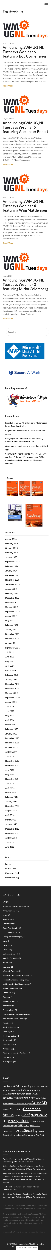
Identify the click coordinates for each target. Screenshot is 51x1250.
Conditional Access (10, 932)
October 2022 (11, 607)
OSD (20, 1125)
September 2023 (12, 584)
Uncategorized (9, 1040)
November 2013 (12, 806)
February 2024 (11, 566)
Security (6, 1023)
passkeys (26, 1126)
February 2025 (11, 552)
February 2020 (11, 729)
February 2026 (11, 543)
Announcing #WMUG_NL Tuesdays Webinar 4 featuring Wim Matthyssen (25, 205)
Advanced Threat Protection (14, 906)
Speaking (6, 1031)
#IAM (12, 1090)
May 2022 (9, 620)
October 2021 (11, 643)
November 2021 (12, 638)
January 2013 (11, 824)
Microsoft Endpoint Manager (14, 980)
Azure (5, 915)
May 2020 (9, 715)
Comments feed (12, 873)
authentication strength (22, 1104)
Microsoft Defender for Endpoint (16, 975)
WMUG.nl (7, 1057)
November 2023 (12, 580)
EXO (5, 1121)
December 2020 (12, 684)
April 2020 (10, 720)
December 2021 (12, 634)
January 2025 (11, 557)
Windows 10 (8, 1044)
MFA (42, 1121)
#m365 (24, 1090)
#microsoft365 (7, 1094)
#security (8, 1097)
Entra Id (6, 945)
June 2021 (9, 656)
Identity (13, 1121)
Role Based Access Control (14, 1018)
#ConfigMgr (6, 1090)
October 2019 (11, 747)
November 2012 (12, 833)
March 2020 (10, 724)
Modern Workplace (10, 988)
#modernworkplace (21, 1093)
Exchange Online (9, 954)
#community (24, 1086)
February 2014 (11, 797)
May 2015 (9, 774)
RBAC (16, 1130)
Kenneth (6, 1194)
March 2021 (10, 670)
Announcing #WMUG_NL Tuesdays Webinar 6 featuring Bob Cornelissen (24, 51)
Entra (5, 941)
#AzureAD (12, 1086)
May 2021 (9, 661)
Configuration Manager (12, 936)
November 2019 (12, 742)
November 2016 (12, 761)
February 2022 (11, 625)
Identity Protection (11, 958)
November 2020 (12, 688)
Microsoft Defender (11, 971)
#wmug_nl (27, 1097)
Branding (6, 1109)
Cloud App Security (10, 928)
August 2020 (11, 702)
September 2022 (12, 611)
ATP (34, 1098)
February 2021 (11, 675)
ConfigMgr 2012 (34, 1115)
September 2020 (12, 697)
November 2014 (12, 779)
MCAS (38, 1121)
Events (5, 949)
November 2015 (12, 765)
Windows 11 (8, 1049)
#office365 (35, 1094)
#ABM (5, 1086)
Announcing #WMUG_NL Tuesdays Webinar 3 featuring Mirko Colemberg (25, 284)
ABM (5, 902)
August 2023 (11, 589)
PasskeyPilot (8, 1159)
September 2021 (12, 648)
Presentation (7, 1131)
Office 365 (7, 993)
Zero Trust (40, 1135)
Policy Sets (36, 1126)
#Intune (17, 1090)
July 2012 (9, 842)
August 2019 (11, 752)
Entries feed (10, 868)
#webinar (17, 1098)
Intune (5, 962)
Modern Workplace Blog (19, 3)
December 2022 (12, 598)
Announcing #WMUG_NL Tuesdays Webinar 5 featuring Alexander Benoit (25, 127)
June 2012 (9, 847)
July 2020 (9, 706)
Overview (7, 997)
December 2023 (12, 575)
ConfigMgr (18, 1115)
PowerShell (7, 1005)
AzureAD (6, 919)
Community (16, 1109)
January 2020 (11, 734)
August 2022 (11, 616)
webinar (24, 1135)
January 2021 (11, 679)
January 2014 (11, 801)
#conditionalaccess (40, 1086)
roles (22, 1131)
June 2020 (9, 711)
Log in (8, 864)
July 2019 (9, 756)
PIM (31, 1126)
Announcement (9, 911)
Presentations (8, 1010)
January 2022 (11, 629)
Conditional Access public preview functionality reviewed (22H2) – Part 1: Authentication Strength (25, 1179)
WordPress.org (12, 877)
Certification (8, 924)
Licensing (6, 967)
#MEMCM (37, 1090)
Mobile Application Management (16, 984)
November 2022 (12, 602)
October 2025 (11, 548)
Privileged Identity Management (16, 1014)
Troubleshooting (9, 1036)
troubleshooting (14, 1135)
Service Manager (9, 1027)
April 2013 (10, 815)
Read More (8, 85)
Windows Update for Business (15, 1053)
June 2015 (9, 770)
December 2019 (12, 738)
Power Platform (9, 1001)
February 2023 (11, 593)
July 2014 (9, 783)
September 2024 (12, 561)
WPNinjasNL (8, 1062)
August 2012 (11, 838)
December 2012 (12, 829)
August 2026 (11, 539)
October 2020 (11, 693)
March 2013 (10, 819)
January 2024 (11, 570)
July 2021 (9, 652)
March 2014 (10, 792)
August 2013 (11, 810)
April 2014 (10, 788)
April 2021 (10, 666)
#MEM (30, 1090)
